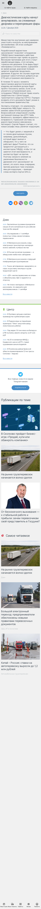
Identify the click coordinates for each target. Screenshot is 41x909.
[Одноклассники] (16, 203)
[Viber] (21, 203)
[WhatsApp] (26, 203)
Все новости (7, 294)
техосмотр (21, 181)
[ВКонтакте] (11, 203)
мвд (2, 184)
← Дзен (4, 13)
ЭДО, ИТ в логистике (9, 629)
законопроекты (22, 184)
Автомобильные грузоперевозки (14, 674)
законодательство (10, 184)
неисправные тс (30, 181)
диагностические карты (9, 181)
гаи (38, 181)
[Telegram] (31, 203)
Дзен (3, 577)
